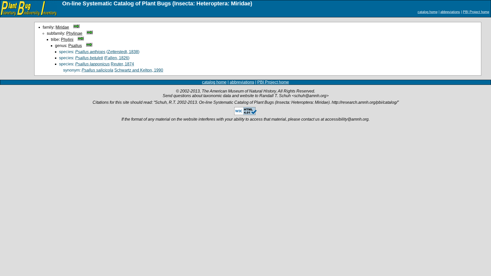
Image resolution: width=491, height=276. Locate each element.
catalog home (428, 12)
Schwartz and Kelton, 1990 (138, 70)
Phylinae (74, 33)
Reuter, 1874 (122, 64)
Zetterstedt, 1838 (123, 52)
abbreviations (450, 12)
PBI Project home (476, 12)
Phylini (67, 39)
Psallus (75, 45)
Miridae (62, 27)
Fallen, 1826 (116, 58)
